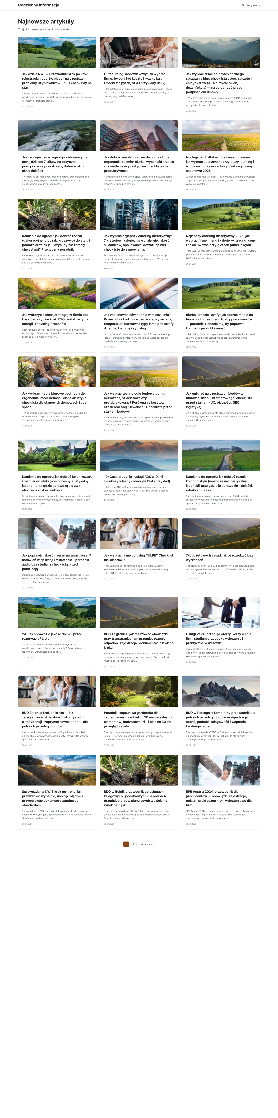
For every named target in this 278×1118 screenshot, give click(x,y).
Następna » (146, 844)
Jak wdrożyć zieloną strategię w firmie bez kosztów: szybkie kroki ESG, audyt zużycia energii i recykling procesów (55, 319)
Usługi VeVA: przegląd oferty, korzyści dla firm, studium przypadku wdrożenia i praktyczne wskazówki (218, 638)
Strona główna (251, 5)
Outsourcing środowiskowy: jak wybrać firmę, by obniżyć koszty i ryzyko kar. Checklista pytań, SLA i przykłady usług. (135, 78)
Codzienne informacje (38, 5)
